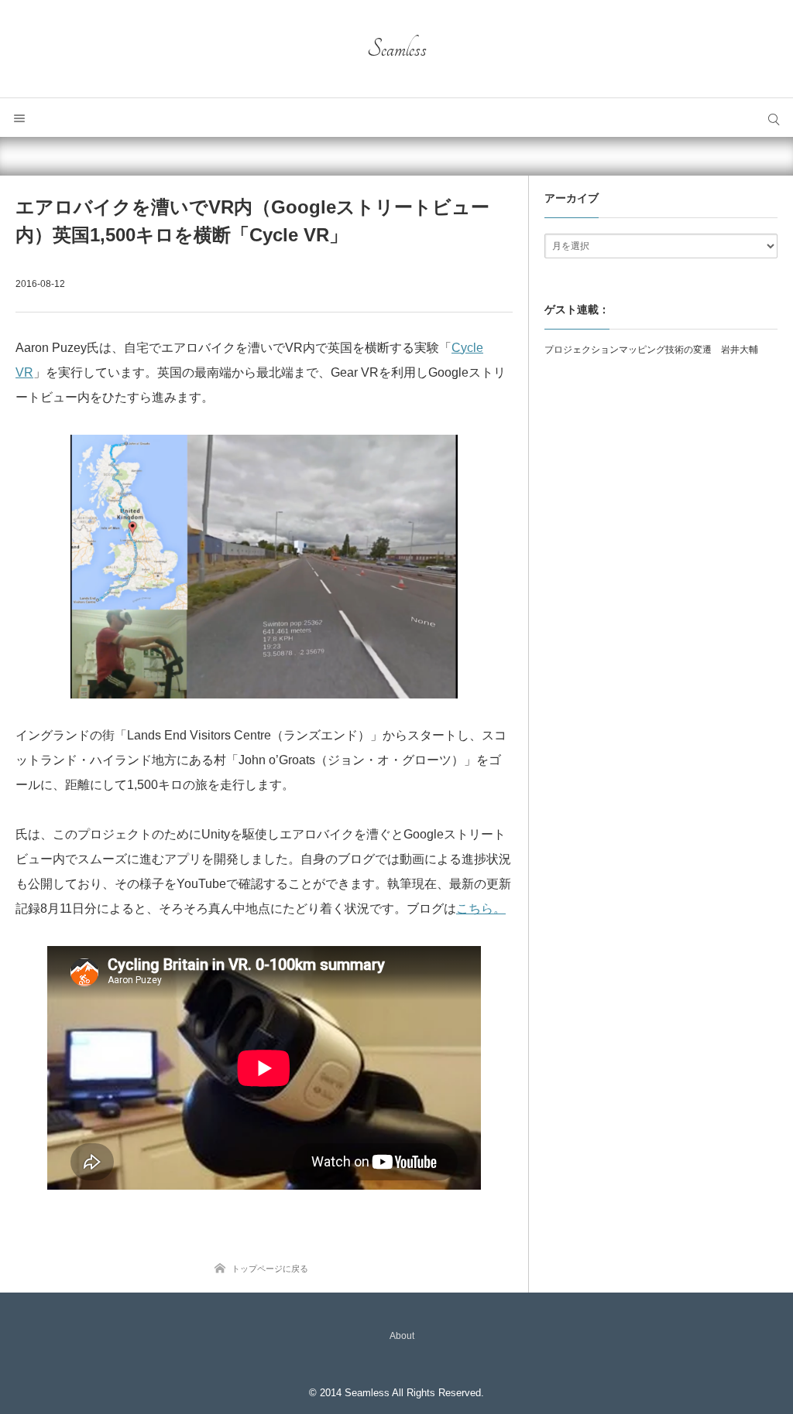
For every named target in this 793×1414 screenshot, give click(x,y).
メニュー (19, 117)
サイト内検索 (773, 117)
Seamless (397, 49)
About (402, 1335)
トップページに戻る (270, 1268)
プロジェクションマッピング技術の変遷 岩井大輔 (651, 349)
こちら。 (481, 908)
